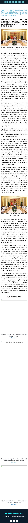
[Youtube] (14, 521)
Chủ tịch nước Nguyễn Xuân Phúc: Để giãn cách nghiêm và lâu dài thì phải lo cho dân (14, 459)
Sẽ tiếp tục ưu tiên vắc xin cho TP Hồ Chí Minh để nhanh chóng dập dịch (14, 501)
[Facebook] (11, 521)
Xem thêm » (14, 338)
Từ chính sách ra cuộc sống (14, 513)
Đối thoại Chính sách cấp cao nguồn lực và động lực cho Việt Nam (14, 335)
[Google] (17, 521)
